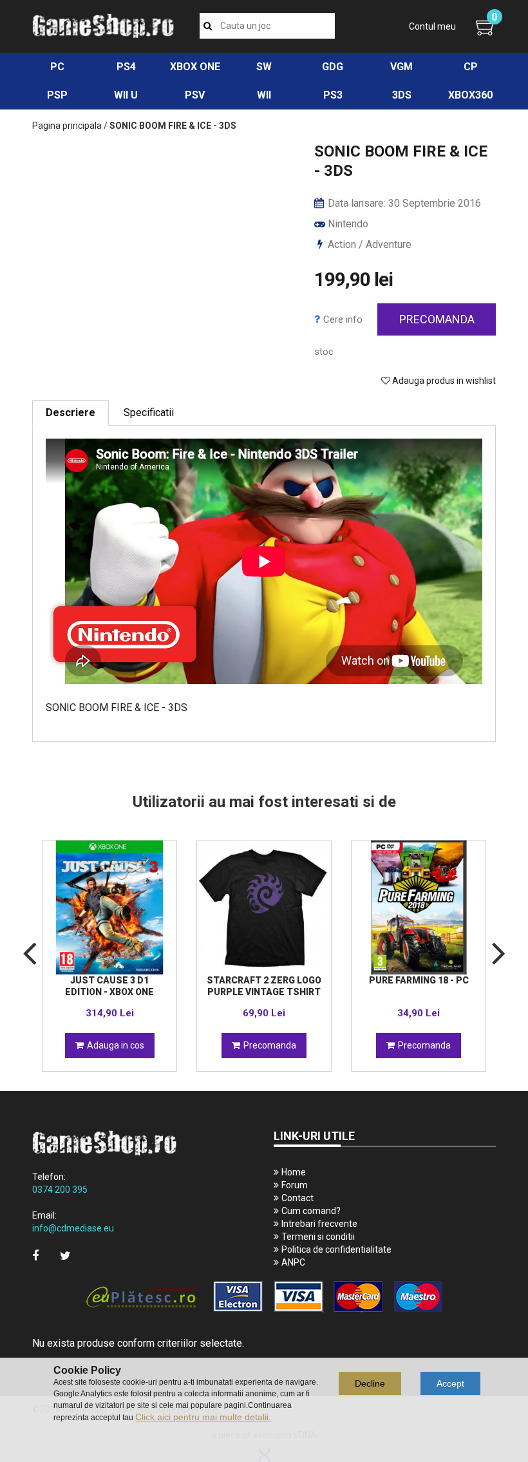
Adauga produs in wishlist (443, 380)
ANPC (293, 1262)
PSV (195, 95)
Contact (297, 1198)
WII (264, 95)
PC (57, 67)
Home (293, 1172)
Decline (370, 1383)
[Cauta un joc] (207, 25)
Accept (450, 1383)
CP (471, 67)
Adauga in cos (115, 1045)
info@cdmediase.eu (73, 1228)
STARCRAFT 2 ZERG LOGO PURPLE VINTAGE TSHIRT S (264, 992)
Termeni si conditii (318, 1236)
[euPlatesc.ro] (264, 1297)
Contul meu (432, 26)
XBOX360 (470, 95)
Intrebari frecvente (319, 1224)
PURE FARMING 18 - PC (419, 980)
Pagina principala (67, 125)
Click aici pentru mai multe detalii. (203, 1417)
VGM (401, 67)
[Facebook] (35, 1255)
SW (264, 67)
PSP (57, 95)
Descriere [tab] (70, 412)
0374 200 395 (60, 1189)
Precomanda (437, 319)
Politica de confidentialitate (336, 1249)
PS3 (333, 95)
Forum (294, 1185)
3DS (401, 95)
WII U (126, 95)
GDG (332, 67)
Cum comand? (311, 1211)
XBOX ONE (195, 67)
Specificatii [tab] (149, 412)
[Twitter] (65, 1255)
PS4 (126, 67)
